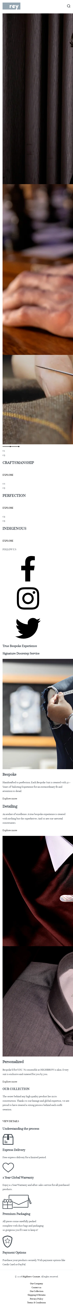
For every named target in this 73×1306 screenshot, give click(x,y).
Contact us (36, 1287)
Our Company (36, 1283)
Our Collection (36, 1291)
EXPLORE (8, 474)
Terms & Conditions (36, 1302)
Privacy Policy (36, 1299)
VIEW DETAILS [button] (11, 1121)
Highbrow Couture (31, 1276)
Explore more (10, 798)
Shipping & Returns (37, 1295)
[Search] (68, 6)
